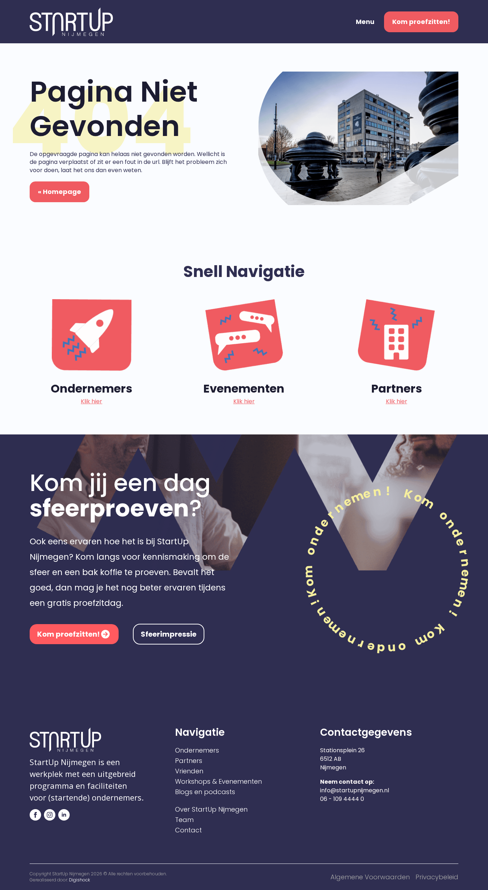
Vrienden (189, 771)
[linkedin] (64, 815)
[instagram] (49, 815)
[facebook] (35, 815)
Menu (365, 22)
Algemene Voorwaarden (370, 876)
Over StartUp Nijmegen (211, 809)
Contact (188, 830)
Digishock (79, 880)
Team (184, 820)
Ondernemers (197, 750)
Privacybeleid (436, 876)
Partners (188, 761)
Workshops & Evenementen (218, 781)
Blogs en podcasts (205, 792)
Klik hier (91, 401)
